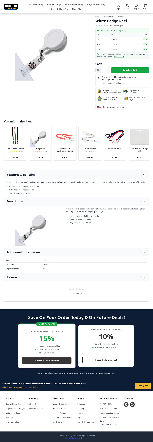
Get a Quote (143, 386)
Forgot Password (59, 408)
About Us (33, 404)
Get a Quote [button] (119, 56)
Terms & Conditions (73, 438)
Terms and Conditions (97, 373)
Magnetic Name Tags (96, 4)
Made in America (36, 408)
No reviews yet (116, 25)
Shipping (80, 408)
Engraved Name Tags (74, 4)
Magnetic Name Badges (15, 408)
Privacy (85, 438)
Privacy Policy (110, 373)
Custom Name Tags (35, 4)
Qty (98, 70)
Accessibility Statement (85, 422)
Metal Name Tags (13, 413)
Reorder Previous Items (62, 417)
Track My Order (59, 422)
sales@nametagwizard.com (111, 413)
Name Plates (78, 9)
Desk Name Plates (13, 422)
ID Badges (10, 417)
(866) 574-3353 (106, 404)
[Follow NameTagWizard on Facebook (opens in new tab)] (126, 404)
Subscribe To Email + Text (47, 360)
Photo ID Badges (54, 4)
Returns (79, 413)
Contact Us (80, 404)
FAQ (78, 417)
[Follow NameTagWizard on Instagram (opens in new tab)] (132, 404)
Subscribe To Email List (106, 360)
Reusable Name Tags (60, 9)
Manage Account (59, 413)
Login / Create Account (62, 404)
